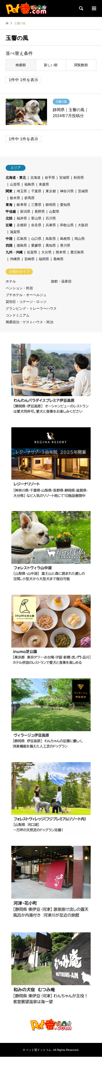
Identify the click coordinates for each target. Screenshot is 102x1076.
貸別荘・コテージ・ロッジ (26, 302)
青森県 (44, 184)
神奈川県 (67, 191)
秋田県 (79, 178)
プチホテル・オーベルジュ (26, 295)
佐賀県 (32, 252)
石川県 (51, 218)
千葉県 (36, 191)
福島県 (29, 184)
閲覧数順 (81, 65)
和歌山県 (67, 225)
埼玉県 (22, 191)
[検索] (80, 8)
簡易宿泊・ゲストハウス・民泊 (29, 322)
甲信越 (11, 212)
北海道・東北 (16, 178)
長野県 (40, 212)
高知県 (51, 245)
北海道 (35, 178)
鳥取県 (51, 239)
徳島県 (22, 245)
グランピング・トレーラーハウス (31, 308)
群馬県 (29, 198)
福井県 (22, 218)
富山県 (36, 218)
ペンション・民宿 (19, 288)
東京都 (51, 191)
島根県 (65, 239)
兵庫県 (51, 225)
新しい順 (51, 65)
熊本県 (61, 252)
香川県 (65, 245)
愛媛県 (36, 245)
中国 (9, 239)
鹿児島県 (77, 252)
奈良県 (36, 225)
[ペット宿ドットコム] (26, 8)
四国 (9, 245)
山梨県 (54, 212)
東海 (9, 205)
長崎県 (58, 259)
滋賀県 (15, 232)
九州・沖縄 (14, 252)
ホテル (11, 281)
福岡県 (44, 259)
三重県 (36, 205)
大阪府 (83, 225)
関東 (9, 191)
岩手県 (50, 178)
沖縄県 (15, 259)
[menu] (93, 8)
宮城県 (64, 178)
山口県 (36, 239)
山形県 (15, 184)
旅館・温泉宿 (61, 281)
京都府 (22, 225)
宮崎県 (29, 259)
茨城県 (83, 191)
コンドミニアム (17, 315)
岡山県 (80, 239)
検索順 (21, 65)
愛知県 (65, 205)
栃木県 (15, 198)
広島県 (22, 239)
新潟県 (25, 212)
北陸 (9, 218)
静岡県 (51, 205)
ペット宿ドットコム (38, 1049)
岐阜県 (22, 205)
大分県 (46, 252)
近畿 (9, 225)
